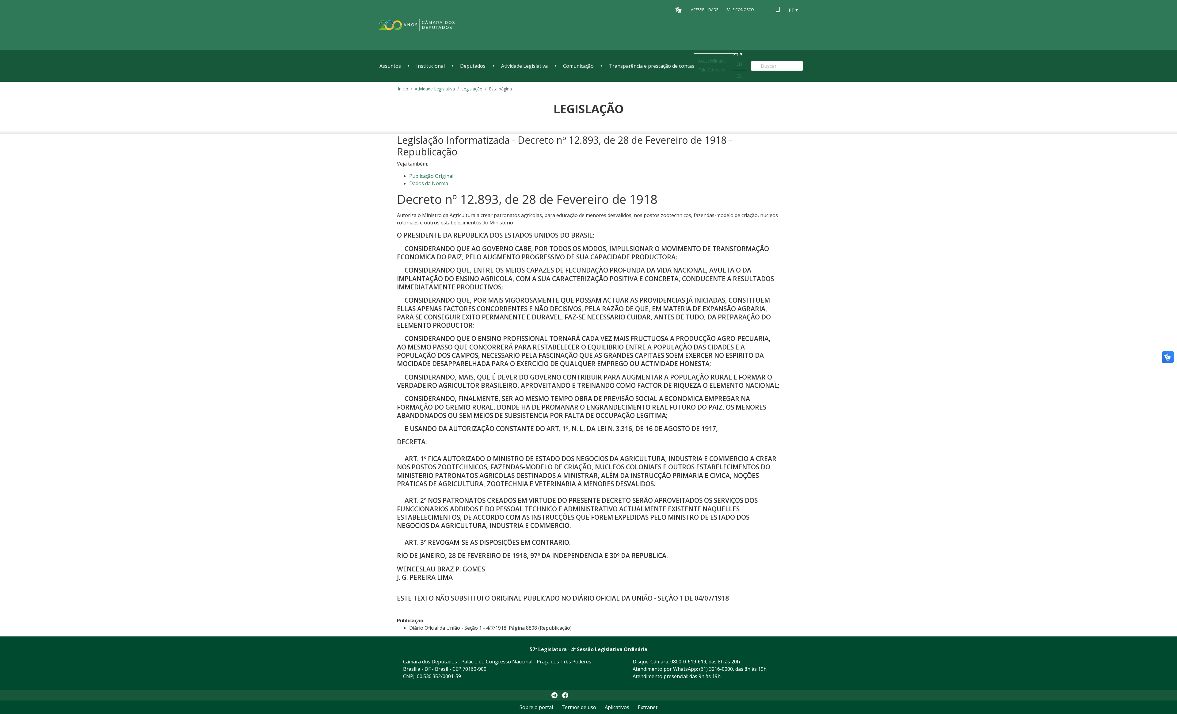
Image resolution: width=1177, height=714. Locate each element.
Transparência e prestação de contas (651, 66)
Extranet (647, 707)
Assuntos (390, 66)
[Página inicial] (417, 25)
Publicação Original (431, 176)
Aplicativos (617, 707)
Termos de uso (579, 707)
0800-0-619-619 (688, 661)
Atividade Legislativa (524, 66)
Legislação (471, 89)
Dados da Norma (428, 183)
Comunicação (578, 66)
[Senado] (778, 9)
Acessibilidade (704, 9)
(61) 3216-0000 (716, 669)
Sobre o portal (536, 707)
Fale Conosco (740, 9)
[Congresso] (766, 9)
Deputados (473, 66)
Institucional (430, 66)
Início (403, 89)
